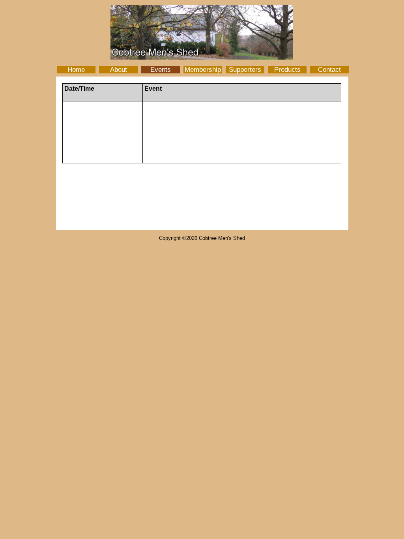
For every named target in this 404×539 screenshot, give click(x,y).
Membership (203, 69)
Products (287, 69)
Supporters (245, 69)
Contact (329, 69)
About (118, 69)
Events (160, 69)
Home (76, 69)
